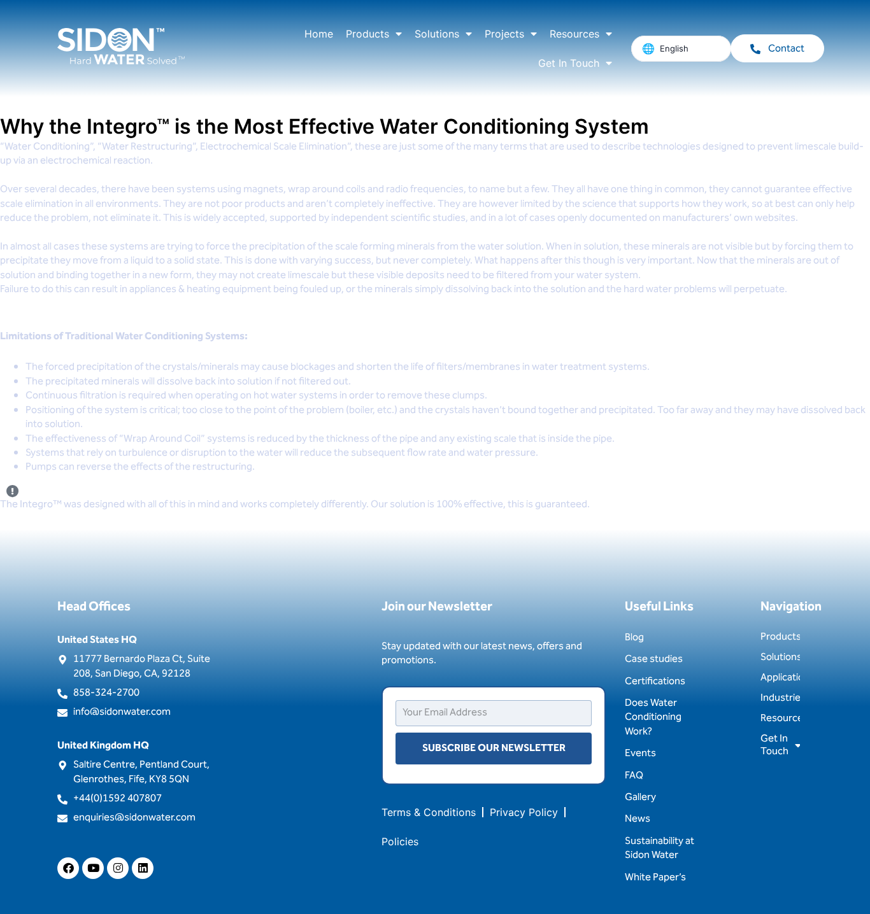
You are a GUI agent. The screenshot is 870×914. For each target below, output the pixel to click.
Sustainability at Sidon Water (659, 848)
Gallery (640, 797)
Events (640, 753)
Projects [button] (504, 33)
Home (318, 33)
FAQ (634, 776)
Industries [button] (780, 698)
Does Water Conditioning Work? (653, 717)
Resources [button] (574, 33)
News (637, 819)
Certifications (655, 681)
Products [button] (367, 33)
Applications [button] (780, 678)
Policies (400, 841)
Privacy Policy (524, 812)
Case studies (654, 659)
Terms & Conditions (429, 812)
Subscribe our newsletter (494, 748)
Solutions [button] (437, 33)
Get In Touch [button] (568, 63)
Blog (634, 637)
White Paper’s (655, 877)
